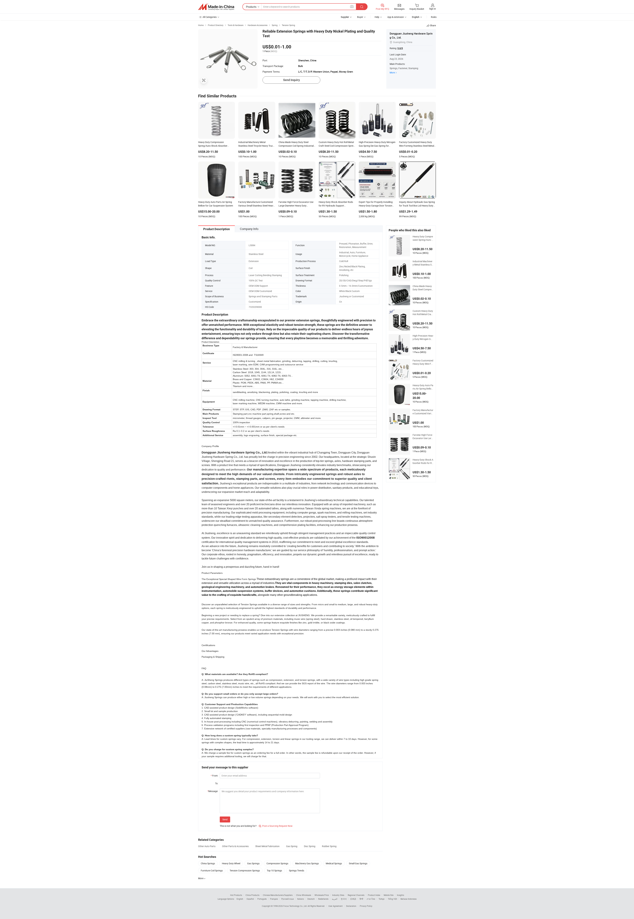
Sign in (432, 8)
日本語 (353, 899)
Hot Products (236, 895)
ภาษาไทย (371, 899)
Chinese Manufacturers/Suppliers (278, 895)
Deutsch (311, 899)
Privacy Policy (366, 906)
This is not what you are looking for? (238, 825)
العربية (334, 899)
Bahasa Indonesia (409, 899)
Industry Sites (338, 895)
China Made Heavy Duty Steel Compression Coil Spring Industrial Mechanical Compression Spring (423, 288)
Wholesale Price (322, 895)
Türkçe (381, 899)
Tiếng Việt (392, 899)
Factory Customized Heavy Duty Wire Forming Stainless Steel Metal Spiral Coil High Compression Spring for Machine (423, 362)
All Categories (210, 17)
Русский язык (287, 899)
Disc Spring (309, 846)
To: (216, 783)
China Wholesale (303, 895)
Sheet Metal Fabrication (267, 846)
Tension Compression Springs (245, 870)
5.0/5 (400, 48)
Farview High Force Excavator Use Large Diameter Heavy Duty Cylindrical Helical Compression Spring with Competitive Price (423, 436)
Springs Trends (296, 870)
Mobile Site (388, 895)
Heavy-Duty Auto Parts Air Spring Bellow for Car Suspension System (423, 387)
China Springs (208, 863)
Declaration (351, 906)
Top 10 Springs (274, 870)
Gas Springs (253, 863)
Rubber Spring (329, 846)
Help (377, 17)
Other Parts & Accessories (235, 846)
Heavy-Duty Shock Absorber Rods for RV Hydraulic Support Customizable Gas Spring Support (423, 461)
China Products (252, 895)
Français (274, 899)
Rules (434, 17)
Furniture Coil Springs (212, 870)
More (392, 72)
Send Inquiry (291, 80)
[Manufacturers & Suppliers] (216, 6)
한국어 (344, 899)
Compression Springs (277, 863)
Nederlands (323, 899)
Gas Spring (291, 846)
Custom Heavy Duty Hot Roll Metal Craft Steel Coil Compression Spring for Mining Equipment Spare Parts (423, 312)
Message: (212, 791)
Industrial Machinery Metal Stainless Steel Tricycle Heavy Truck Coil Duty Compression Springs (423, 263)
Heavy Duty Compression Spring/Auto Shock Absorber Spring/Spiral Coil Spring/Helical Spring (423, 238)
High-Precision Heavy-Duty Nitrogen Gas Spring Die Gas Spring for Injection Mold (423, 337)
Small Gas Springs (358, 863)
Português (262, 899)
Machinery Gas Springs (307, 863)
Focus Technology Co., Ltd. (295, 906)
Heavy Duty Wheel (231, 863)
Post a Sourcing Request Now (276, 825)
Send (225, 819)
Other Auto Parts (206, 846)
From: (214, 775)
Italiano (300, 899)
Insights (400, 895)
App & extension (395, 17)
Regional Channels (356, 895)
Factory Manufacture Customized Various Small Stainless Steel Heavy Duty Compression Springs (423, 411)
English (240, 899)
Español (250, 899)
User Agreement (335, 906)
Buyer (360, 17)
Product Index (374, 895)
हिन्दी (361, 899)
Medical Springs (334, 863)
